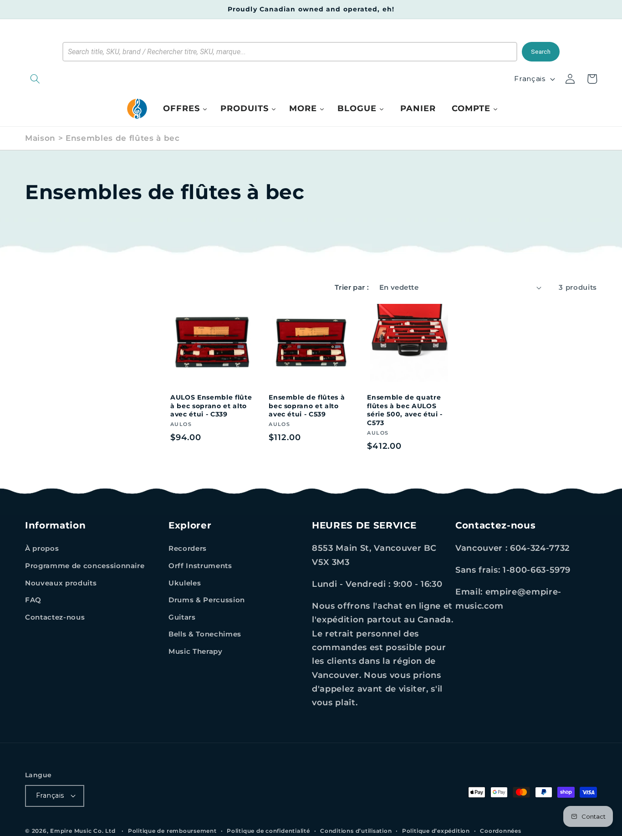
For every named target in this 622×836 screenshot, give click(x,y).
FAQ (33, 599)
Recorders (187, 548)
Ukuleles (184, 583)
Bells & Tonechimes (204, 634)
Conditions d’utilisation (356, 830)
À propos (42, 548)
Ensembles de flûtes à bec (123, 138)
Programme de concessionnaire (84, 565)
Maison (40, 138)
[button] (82, 79)
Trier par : (352, 287)
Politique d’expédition (436, 830)
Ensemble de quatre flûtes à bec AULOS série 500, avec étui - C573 (405, 410)
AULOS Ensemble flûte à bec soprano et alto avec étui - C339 (211, 405)
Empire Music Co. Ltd (82, 830)
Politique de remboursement (172, 830)
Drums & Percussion (206, 599)
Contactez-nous (55, 617)
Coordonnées (500, 830)
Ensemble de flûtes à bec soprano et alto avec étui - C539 (307, 405)
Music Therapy (195, 651)
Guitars (182, 617)
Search (541, 51)
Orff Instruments (200, 565)
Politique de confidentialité (268, 830)
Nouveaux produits (61, 583)
